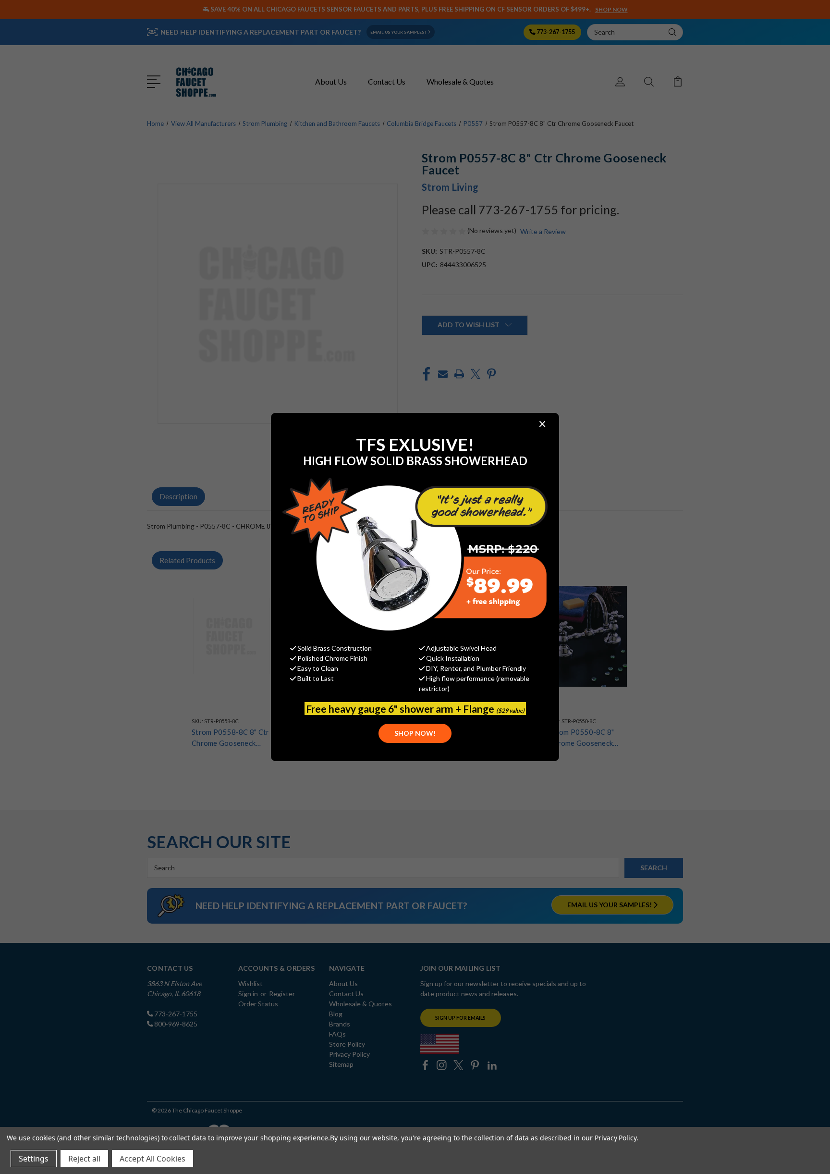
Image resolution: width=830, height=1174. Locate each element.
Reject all (84, 1158)
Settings (34, 1158)
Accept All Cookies (152, 1158)
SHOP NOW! (415, 733)
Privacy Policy (615, 1137)
